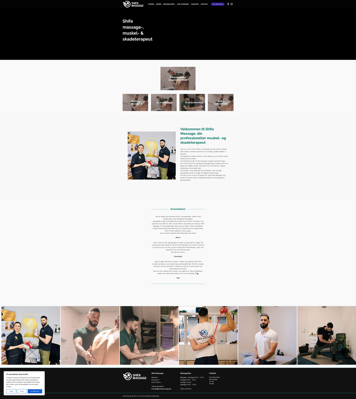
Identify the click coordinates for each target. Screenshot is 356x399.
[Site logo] (133, 4)
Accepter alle (35, 391)
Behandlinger (213, 379)
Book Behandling (214, 377)
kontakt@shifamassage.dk (161, 389)
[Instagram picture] (30, 335)
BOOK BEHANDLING (217, 4)
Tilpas (11, 391)
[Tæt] (43, 373)
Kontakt (211, 383)
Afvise (22, 391)
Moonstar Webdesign (152, 396)
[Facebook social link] (228, 4)
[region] (24, 383)
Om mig (211, 381)
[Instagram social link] (232, 4)
